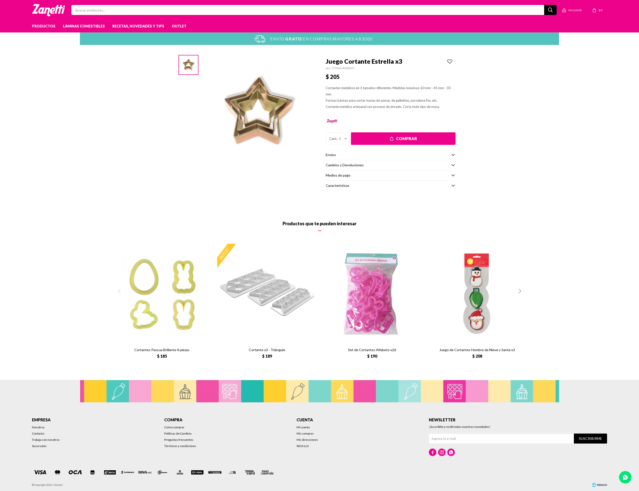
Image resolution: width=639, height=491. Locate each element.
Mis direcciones (307, 440)
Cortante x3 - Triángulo (267, 350)
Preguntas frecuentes (178, 440)
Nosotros (38, 427)
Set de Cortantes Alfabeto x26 (372, 350)
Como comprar (174, 427)
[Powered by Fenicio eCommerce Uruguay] (599, 485)
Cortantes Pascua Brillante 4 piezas (161, 350)
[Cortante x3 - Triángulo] (267, 294)
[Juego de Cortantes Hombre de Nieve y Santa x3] (477, 294)
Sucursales (39, 446)
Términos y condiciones (180, 446)
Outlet (179, 26)
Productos (43, 26)
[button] (520, 290)
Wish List (303, 446)
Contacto (38, 433)
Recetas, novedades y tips (138, 26)
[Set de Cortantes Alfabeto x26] (372, 294)
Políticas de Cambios (178, 433)
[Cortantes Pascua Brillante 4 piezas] (162, 294)
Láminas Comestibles (84, 26)
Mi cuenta (303, 427)
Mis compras (305, 433)
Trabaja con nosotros (46, 440)
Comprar (406, 138)
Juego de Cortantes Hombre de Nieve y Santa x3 (477, 350)
